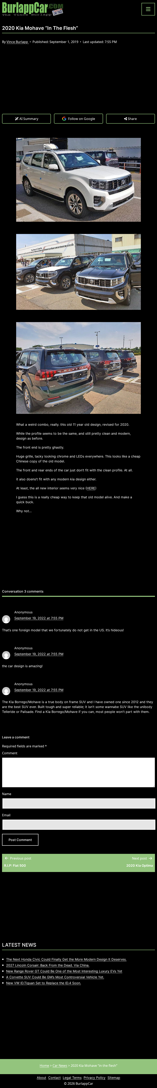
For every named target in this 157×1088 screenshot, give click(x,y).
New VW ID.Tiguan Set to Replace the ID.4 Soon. (43, 983)
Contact (54, 1078)
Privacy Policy (94, 1078)
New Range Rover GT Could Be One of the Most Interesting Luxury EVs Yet (64, 971)
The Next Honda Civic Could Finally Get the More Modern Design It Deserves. (66, 959)
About (41, 1078)
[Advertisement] (78, 83)
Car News (60, 1065)
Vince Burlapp (18, 42)
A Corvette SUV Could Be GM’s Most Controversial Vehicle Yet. (55, 977)
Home (44, 1065)
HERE (91, 488)
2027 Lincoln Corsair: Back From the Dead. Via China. (47, 965)
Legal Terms (72, 1078)
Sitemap (114, 1078)
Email (6, 815)
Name (6, 794)
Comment (9, 753)
